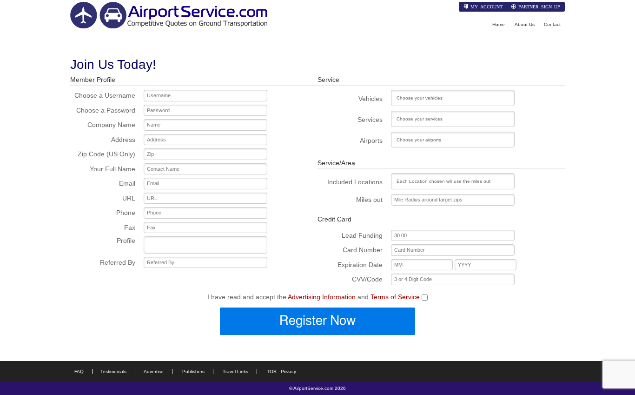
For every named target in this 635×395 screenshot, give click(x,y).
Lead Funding (362, 235)
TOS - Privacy (281, 371)
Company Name (111, 124)
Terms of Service (395, 297)
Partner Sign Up (539, 6)
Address (123, 139)
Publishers (193, 371)
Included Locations (355, 182)
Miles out (369, 199)
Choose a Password (105, 110)
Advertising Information (322, 297)
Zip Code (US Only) (106, 154)
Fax (129, 227)
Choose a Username (104, 95)
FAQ (79, 371)
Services (370, 119)
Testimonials (113, 371)
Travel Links (235, 371)
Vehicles (370, 98)
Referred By (117, 262)
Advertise (154, 371)
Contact (552, 24)
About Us (525, 24)
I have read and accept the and (313, 297)
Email (127, 183)
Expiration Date (360, 264)
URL (128, 198)
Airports (371, 140)
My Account (486, 6)
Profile (126, 240)
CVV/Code (367, 279)
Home (498, 24)
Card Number (363, 250)
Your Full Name (112, 169)
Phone (125, 212)
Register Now (317, 321)
